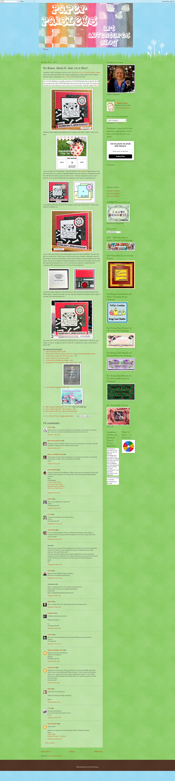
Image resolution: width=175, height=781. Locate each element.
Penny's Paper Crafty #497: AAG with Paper (58, 409)
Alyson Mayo (51, 530)
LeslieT (50, 427)
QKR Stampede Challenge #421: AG (56, 407)
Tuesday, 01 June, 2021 (54, 435)
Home (45, 49)
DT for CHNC (51, 734)
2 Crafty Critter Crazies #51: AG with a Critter (59, 356)
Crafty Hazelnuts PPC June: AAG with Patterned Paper (61, 411)
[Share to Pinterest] (89, 416)
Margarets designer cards (55, 650)
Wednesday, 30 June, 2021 (55, 739)
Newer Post (45, 751)
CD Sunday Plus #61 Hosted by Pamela (57, 360)
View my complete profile (122, 108)
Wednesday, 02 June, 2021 (55, 524)
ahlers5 (50, 602)
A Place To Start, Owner (54, 482)
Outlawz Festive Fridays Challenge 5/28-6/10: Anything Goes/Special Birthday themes (71, 354)
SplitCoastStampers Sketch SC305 (56, 351)
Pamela (50, 499)
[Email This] (81, 416)
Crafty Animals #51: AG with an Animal (57, 358)
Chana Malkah (52, 470)
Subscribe (120, 156)
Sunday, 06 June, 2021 (54, 661)
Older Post (98, 751)
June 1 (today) (66, 77)
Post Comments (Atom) (55, 756)
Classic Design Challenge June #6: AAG (57, 387)
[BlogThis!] (83, 416)
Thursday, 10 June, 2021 (54, 717)
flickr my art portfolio (113, 196)
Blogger (96, 767)
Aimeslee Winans (122, 103)
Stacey (50, 571)
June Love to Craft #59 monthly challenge (88, 72)
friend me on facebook (113, 191)
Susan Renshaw (52, 724)
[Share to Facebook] (87, 416)
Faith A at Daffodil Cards (55, 454)
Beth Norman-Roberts (54, 441)
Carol (49, 514)
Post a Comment (50, 743)
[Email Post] (77, 416)
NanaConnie (51, 667)
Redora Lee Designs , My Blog (56, 486)
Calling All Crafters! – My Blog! (57, 736)
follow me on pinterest (113, 193)
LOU (49, 708)
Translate (120, 123)
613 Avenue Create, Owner (55, 484)
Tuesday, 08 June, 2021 (54, 702)
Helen (49, 689)
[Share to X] (85, 416)
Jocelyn (50, 634)
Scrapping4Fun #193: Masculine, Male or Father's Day (61, 362)
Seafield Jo (51, 613)
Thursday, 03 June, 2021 (54, 595)
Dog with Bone (82, 171)
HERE (95, 85)
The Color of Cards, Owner (55, 488)
